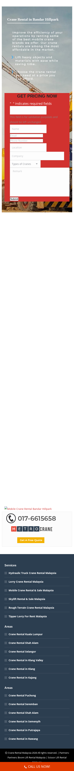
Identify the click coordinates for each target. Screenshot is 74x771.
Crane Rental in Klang (22, 669)
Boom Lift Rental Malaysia (31, 757)
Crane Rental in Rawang (23, 738)
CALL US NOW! (39, 766)
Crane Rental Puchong (22, 695)
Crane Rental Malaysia (19, 752)
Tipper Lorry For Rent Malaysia (28, 616)
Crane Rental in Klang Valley (26, 660)
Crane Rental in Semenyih (24, 721)
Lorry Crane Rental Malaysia (26, 581)
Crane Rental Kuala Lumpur (26, 634)
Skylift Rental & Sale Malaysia (27, 599)
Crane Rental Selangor (22, 651)
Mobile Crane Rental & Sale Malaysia (31, 590)
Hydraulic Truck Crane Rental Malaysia (32, 573)
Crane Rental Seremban (23, 704)
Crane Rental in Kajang (22, 677)
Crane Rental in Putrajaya (24, 730)
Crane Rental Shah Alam (23, 643)
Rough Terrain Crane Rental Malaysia (31, 607)
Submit (14, 199)
